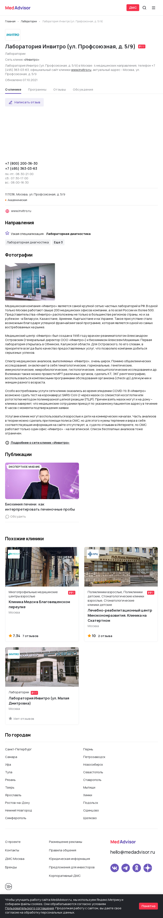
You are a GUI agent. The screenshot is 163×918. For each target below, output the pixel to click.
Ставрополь (92, 780)
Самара (11, 757)
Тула (8, 772)
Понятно (148, 906)
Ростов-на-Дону (17, 803)
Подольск (90, 803)
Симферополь (15, 818)
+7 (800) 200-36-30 (21, 163)
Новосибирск (93, 764)
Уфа (8, 764)
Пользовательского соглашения (29, 908)
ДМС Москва (14, 859)
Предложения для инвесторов (72, 867)
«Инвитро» (31, 60)
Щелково (90, 818)
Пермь (88, 749)
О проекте (13, 842)
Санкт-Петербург (18, 749)
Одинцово (91, 810)
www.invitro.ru (81, 70)
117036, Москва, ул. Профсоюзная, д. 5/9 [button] (35, 194)
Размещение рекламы (65, 842)
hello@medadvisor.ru (132, 852)
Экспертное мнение (24, 467)
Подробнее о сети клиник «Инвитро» (40, 443)
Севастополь (93, 772)
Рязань (10, 780)
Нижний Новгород (18, 810)
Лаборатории (15, 54)
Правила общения (62, 850)
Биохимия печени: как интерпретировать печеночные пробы (40, 507)
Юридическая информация (69, 859)
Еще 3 (58, 242)
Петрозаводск (94, 757)
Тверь (9, 787)
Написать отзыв (27, 102)
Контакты (12, 850)
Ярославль (13, 795)
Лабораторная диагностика (28, 242)
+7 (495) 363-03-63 (21, 168)
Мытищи (89, 787)
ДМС (133, 8)
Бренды (11, 867)
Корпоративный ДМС (65, 876)
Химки (87, 795)
